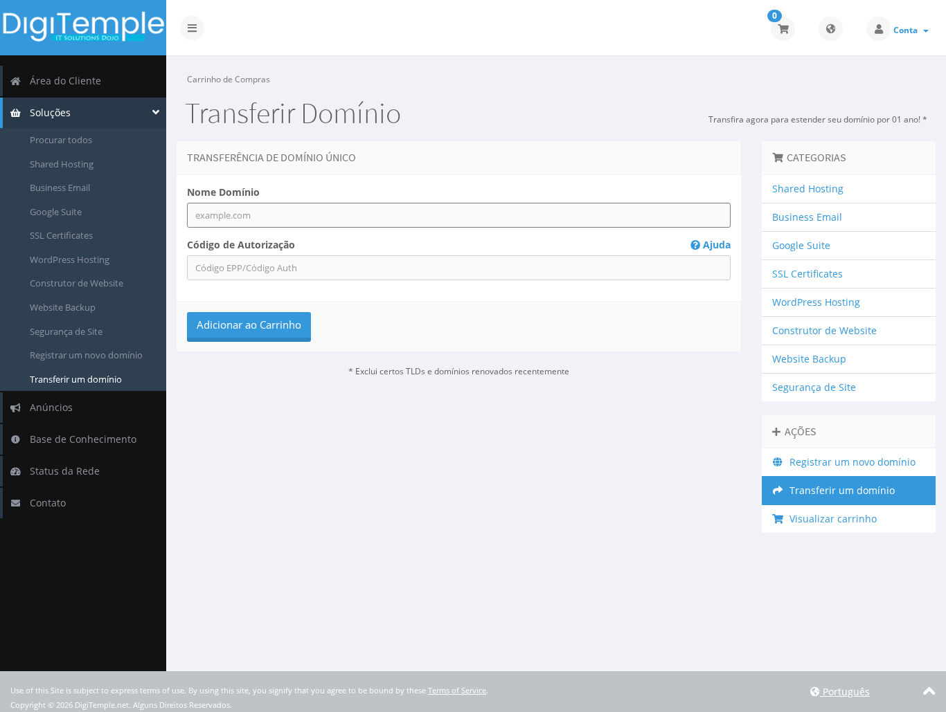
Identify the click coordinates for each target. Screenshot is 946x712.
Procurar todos (61, 140)
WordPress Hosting (69, 259)
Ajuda (715, 244)
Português (845, 691)
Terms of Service (457, 690)
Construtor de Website (76, 283)
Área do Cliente (62, 80)
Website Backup (63, 307)
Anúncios (48, 407)
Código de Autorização (459, 244)
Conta (907, 30)
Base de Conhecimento (80, 439)
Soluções (47, 112)
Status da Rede (62, 470)
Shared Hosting (61, 164)
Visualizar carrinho (830, 518)
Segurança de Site (66, 331)
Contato (45, 502)
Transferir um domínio (76, 379)
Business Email (60, 187)
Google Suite (56, 212)
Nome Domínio (223, 192)
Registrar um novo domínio (86, 355)
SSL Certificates (61, 235)
